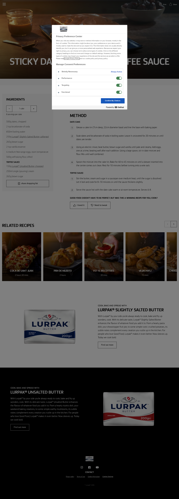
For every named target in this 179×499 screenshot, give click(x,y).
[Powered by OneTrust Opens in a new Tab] (116, 107)
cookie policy (90, 58)
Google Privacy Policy (71, 58)
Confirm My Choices (112, 101)
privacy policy (103, 58)
